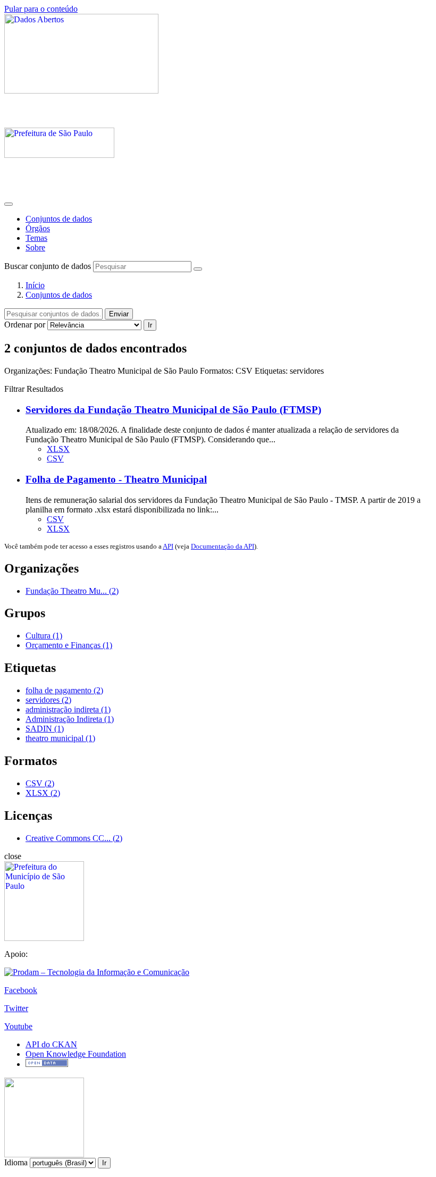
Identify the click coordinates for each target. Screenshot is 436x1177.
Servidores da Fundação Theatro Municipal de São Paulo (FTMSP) (173, 409)
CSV (55, 458)
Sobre (35, 247)
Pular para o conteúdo (41, 8)
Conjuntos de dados (59, 218)
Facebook (20, 990)
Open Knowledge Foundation (76, 1053)
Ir (150, 325)
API (168, 546)
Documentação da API (222, 546)
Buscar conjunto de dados (47, 266)
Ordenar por (24, 324)
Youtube (18, 1026)
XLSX (58, 448)
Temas (36, 237)
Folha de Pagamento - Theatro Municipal (116, 479)
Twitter (16, 1008)
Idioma (16, 1162)
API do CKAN (51, 1044)
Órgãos (38, 228)
